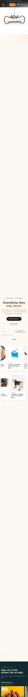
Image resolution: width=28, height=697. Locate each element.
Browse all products (6, 682)
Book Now (12, 4)
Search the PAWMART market (20, 331)
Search (14, 339)
